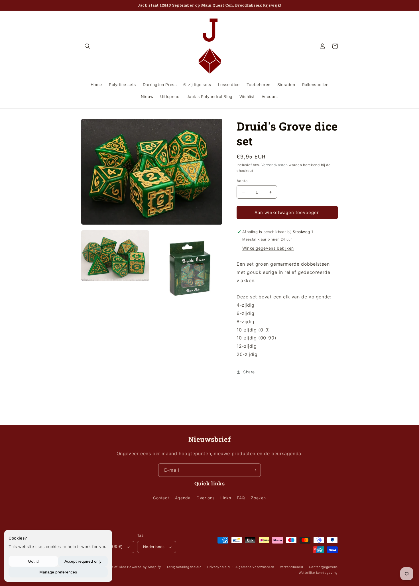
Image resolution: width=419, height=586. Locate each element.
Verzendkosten (274, 165)
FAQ (241, 497)
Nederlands (154, 546)
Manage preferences (58, 572)
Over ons (205, 497)
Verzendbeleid (291, 567)
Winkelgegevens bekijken (268, 248)
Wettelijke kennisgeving (318, 573)
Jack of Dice (115, 567)
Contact (161, 497)
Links (225, 497)
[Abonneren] (254, 470)
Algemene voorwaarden (254, 567)
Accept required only (82, 561)
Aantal (242, 180)
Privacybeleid (218, 567)
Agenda (183, 497)
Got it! (33, 561)
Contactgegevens (323, 567)
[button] (87, 46)
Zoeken (258, 497)
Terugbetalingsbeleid (184, 567)
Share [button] (249, 371)
